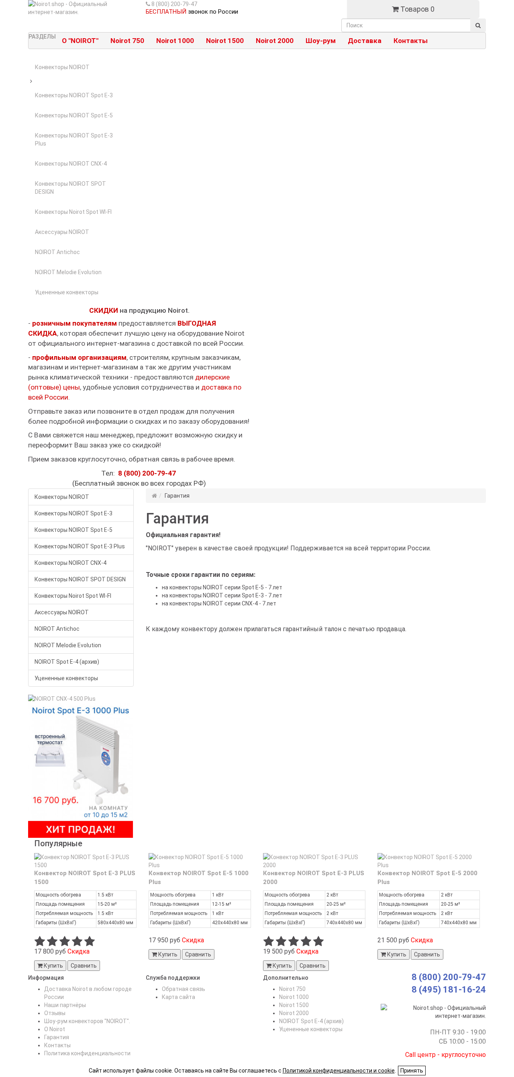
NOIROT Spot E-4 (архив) (67, 662)
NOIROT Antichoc (57, 252)
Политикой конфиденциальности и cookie (339, 1070)
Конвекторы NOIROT (62, 67)
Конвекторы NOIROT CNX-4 (71, 163)
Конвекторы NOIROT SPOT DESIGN (70, 188)
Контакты (57, 1045)
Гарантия (56, 1037)
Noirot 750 (292, 989)
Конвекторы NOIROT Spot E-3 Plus (74, 139)
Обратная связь (183, 989)
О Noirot (54, 1029)
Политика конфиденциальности (87, 1053)
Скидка (78, 951)
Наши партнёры (65, 1005)
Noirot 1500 (294, 1005)
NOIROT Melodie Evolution (68, 272)
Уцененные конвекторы (66, 292)
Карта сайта (178, 997)
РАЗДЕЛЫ (42, 36)
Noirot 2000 (294, 1013)
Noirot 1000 (294, 997)
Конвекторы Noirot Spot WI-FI (73, 212)
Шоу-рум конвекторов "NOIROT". (87, 1021)
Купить (53, 965)
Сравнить (84, 965)
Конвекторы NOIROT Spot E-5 (74, 115)
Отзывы (54, 1013)
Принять (411, 1070)
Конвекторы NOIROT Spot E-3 (74, 95)
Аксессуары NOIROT (62, 232)
